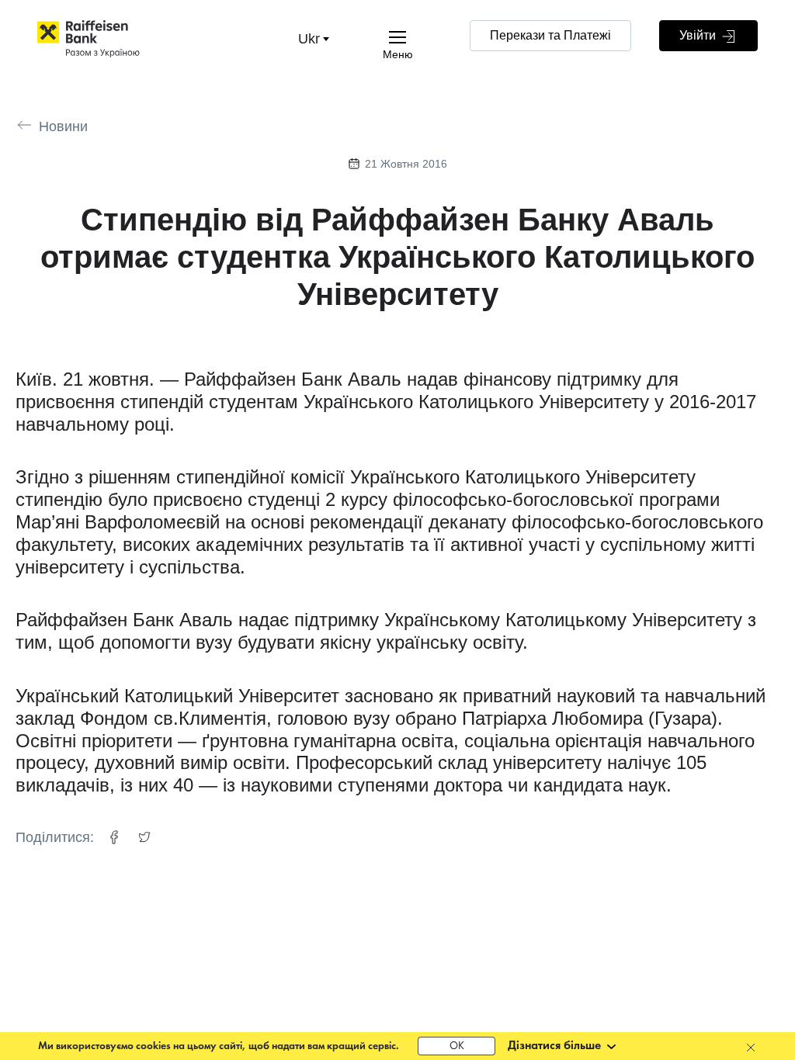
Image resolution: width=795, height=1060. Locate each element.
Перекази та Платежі (550, 35)
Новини (63, 126)
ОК (457, 1046)
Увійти (699, 35)
